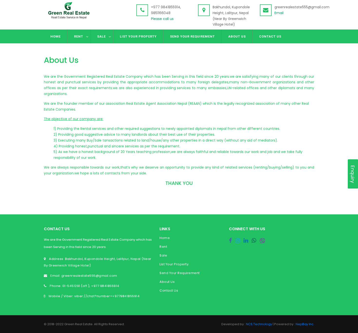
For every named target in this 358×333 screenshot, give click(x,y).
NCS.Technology (259, 324)
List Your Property (138, 36)
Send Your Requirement (192, 36)
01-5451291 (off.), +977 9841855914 (90, 286)
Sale (101, 36)
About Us (237, 36)
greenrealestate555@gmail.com (88, 275)
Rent (78, 36)
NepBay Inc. (305, 324)
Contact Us (270, 36)
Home (55, 36)
